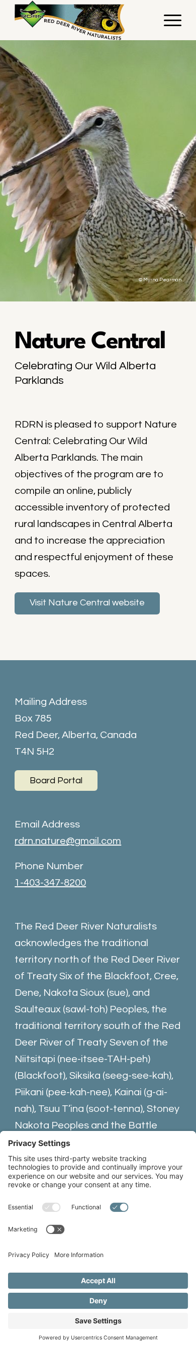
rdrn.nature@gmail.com (68, 841)
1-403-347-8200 (50, 883)
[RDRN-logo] (81, 20)
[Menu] (167, 20)
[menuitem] (167, 20)
